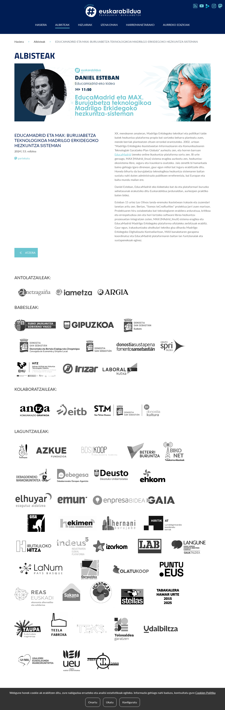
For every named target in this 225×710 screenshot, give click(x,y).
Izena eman (109, 25)
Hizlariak (85, 25)
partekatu (23, 158)
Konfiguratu (129, 702)
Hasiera (41, 25)
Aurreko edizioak (176, 25)
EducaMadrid (123, 154)
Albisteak (62, 25)
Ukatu (110, 702)
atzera (30, 253)
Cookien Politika (205, 693)
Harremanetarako (140, 25)
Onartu (92, 702)
